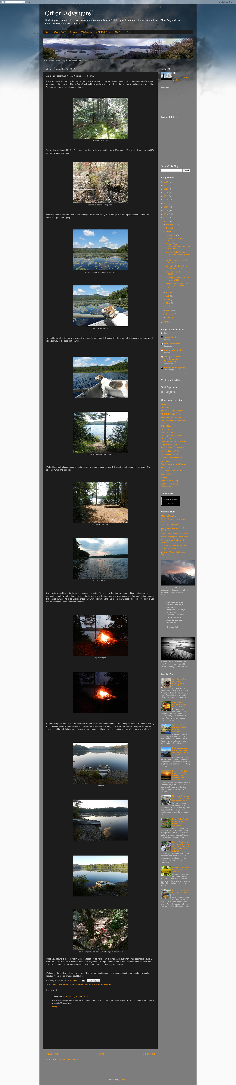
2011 (166, 322)
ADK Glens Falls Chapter (172, 411)
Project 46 (165, 467)
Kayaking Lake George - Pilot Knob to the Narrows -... (178, 254)
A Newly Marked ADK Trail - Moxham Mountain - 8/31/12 (177, 285)
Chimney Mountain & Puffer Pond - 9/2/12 (177, 279)
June (168, 300)
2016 (166, 207)
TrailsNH (164, 477)
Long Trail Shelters (169, 445)
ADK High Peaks (103, 32)
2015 (166, 211)
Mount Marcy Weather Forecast (174, 533)
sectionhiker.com (172, 344)
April (168, 307)
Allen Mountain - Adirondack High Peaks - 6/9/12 (179, 704)
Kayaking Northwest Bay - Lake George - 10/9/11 (181, 892)
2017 (166, 203)
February (170, 314)
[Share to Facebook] (96, 980)
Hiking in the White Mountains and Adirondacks (173, 359)
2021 (166, 189)
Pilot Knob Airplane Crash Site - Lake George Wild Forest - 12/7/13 (180, 751)
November (171, 228)
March (169, 310)
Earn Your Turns (168, 433)
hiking (80, 984)
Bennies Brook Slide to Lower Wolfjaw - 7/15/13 (181, 869)
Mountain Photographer (175, 368)
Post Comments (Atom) (67, 1059)
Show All (187, 373)
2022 (166, 185)
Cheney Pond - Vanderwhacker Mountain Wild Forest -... (178, 246)
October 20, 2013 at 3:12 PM (76, 997)
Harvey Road (170, 337)
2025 (166, 182)
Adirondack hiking (60, 984)
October (170, 232)
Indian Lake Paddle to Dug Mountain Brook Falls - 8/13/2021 (180, 822)
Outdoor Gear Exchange (171, 458)
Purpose (73, 32)
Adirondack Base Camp (171, 417)
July (168, 296)
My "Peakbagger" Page (171, 451)
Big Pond (73, 984)
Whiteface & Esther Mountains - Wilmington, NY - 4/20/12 (180, 682)
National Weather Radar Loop (174, 545)
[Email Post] (83, 980)
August (169, 292)
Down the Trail (167, 429)
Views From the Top (169, 481)
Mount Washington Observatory (174, 537)
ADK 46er (165, 404)
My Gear (119, 32)
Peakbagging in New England (173, 464)
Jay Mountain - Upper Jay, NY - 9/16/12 (177, 261)
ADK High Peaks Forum (171, 414)
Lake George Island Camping (173, 441)
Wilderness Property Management (170, 485)
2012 (166, 221)
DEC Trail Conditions (170, 525)
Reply (54, 1007)
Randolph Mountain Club (171, 471)
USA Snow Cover (168, 549)
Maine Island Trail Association (174, 448)
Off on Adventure (68, 12)
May (168, 303)
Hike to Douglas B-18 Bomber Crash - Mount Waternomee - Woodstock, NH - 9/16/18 (180, 846)
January (170, 317)
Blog (47, 32)
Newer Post (52, 1053)
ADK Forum (166, 408)
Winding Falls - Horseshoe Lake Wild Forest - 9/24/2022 (179, 728)
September (171, 235)
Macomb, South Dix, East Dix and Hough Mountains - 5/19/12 (181, 798)
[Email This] (88, 980)
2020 (166, 193)
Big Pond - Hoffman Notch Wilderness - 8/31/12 (177, 267)
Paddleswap (166, 461)
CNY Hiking (166, 426)
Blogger (123, 1079)
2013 (166, 218)
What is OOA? (60, 32)
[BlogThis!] (90, 980)
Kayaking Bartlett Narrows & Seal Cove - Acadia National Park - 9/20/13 (179, 775)
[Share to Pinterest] (98, 980)
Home (100, 1053)
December (171, 224)
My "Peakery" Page (169, 454)
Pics (128, 32)
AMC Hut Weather (169, 516)
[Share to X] (93, 980)
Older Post (148, 1053)
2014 (166, 214)
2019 (166, 196)
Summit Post (166, 474)
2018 (166, 200)
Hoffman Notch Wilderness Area (97, 984)
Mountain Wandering (173, 350)
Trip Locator (86, 32)
